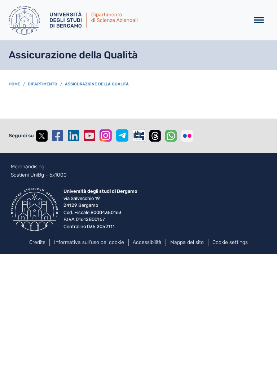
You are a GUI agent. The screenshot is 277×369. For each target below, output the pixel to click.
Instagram (106, 135)
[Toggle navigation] (258, 20)
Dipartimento (42, 84)
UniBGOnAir (139, 135)
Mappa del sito (187, 242)
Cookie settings (230, 242)
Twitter (42, 135)
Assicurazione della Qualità (97, 84)
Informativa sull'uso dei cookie (89, 242)
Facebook (57, 135)
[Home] (126, 20)
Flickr (187, 135)
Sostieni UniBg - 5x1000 (39, 175)
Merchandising (27, 167)
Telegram (122, 135)
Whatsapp (171, 135)
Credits (37, 242)
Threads (155, 135)
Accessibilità (147, 242)
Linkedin (73, 135)
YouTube (89, 135)
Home (14, 84)
